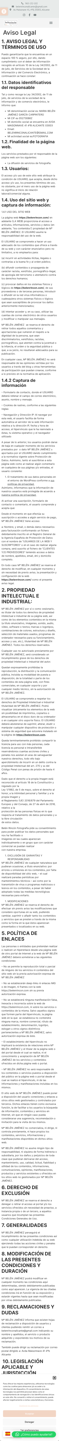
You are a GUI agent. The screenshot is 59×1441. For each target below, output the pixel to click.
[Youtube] (35, 15)
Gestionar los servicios (28, 1406)
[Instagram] (24, 15)
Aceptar (29, 1413)
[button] (4, 11)
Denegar (29, 1421)
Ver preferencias (29, 1430)
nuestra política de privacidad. (19, 494)
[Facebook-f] (29, 15)
